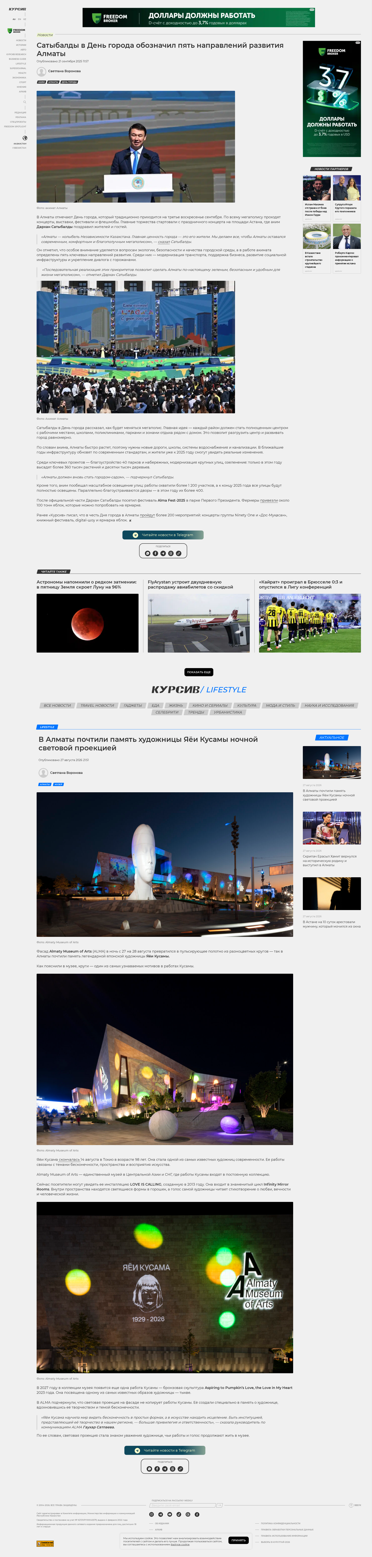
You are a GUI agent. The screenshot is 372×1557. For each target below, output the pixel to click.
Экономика (19, 77)
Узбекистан (19, 148)
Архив (22, 91)
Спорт (22, 82)
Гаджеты (132, 705)
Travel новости (97, 705)
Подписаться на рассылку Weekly (172, 1501)
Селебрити (167, 712)
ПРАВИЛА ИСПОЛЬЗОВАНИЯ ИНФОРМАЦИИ (284, 1536)
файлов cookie (180, 1544)
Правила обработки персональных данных (287, 1530)
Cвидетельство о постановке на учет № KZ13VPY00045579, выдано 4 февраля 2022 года (82, 1520)
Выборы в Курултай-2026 (275, 1542)
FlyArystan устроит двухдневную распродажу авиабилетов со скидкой (190, 584)
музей (58, 784)
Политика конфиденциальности (280, 1523)
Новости (21, 40)
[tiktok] (179, 1514)
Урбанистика (228, 712)
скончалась (69, 1159)
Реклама (21, 117)
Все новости (57, 705)
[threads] (188, 1514)
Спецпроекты (18, 122)
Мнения (21, 87)
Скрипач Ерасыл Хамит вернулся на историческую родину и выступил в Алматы (330, 861)
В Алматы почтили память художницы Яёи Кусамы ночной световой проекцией (329, 795)
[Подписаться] (219, 1505)
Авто (23, 50)
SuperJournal (18, 68)
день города (69, 82)
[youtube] (169, 1514)
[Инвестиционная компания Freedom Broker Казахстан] (16, 31)
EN (19, 19)
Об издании (162, 1523)
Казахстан (20, 143)
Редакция (20, 112)
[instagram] (151, 1514)
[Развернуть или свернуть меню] (24, 102)
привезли (269, 500)
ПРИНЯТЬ (239, 1540)
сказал (164, 242)
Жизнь (175, 705)
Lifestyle (21, 63)
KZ (24, 19)
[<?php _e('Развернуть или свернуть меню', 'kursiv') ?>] (25, 138)
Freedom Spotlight (15, 126)
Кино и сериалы (210, 705)
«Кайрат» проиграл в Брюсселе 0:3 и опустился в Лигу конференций (300, 584)
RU (14, 19)
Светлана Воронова (64, 71)
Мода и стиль (280, 705)
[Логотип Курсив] (17, 9)
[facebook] (197, 1514)
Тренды (196, 712)
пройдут (147, 515)
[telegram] (160, 1514)
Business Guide (17, 59)
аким (41, 82)
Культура (247, 705)
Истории (21, 45)
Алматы (53, 82)
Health (22, 73)
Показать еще (199, 672)
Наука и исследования (329, 705)
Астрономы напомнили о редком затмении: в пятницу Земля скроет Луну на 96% (86, 584)
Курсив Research (16, 54)
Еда (155, 705)
